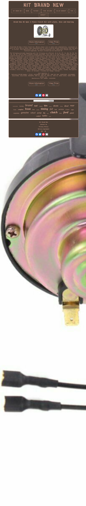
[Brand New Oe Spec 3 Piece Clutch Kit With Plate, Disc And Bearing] (43, 31)
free (33, 109)
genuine (25, 112)
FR (45, 131)
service (61, 109)
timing (44, 108)
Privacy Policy (43, 126)
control (38, 116)
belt (56, 109)
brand (29, 105)
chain (60, 113)
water (50, 116)
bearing (21, 106)
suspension (16, 113)
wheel (32, 113)
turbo (44, 115)
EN (42, 131)
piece (48, 113)
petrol (72, 113)
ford (65, 112)
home (14, 109)
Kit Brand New (43, 122)
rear (72, 105)
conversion (15, 106)
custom (40, 106)
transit (50, 106)
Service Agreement (43, 129)
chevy (61, 106)
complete (20, 109)
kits (45, 105)
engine (72, 109)
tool (35, 106)
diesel (66, 106)
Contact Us (43, 124)
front (28, 108)
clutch (54, 112)
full (51, 109)
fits (44, 113)
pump (39, 113)
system (37, 109)
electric (55, 106)
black (67, 109)
